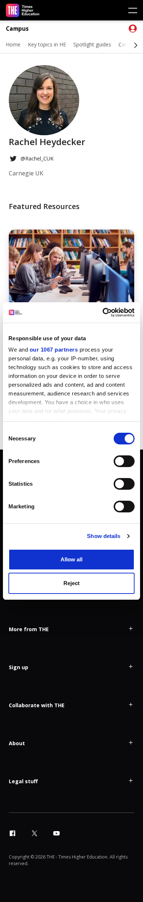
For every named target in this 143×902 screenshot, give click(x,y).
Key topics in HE (47, 44)
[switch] (124, 461)
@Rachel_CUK (37, 158)
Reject (71, 583)
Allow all (71, 559)
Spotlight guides (92, 44)
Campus (17, 29)
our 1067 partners (54, 349)
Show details (103, 536)
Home (13, 44)
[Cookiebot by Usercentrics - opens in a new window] (103, 312)
